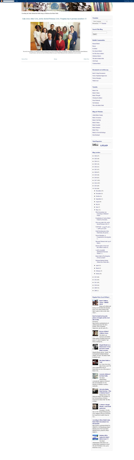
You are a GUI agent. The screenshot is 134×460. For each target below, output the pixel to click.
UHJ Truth (95, 61)
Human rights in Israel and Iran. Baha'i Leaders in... (102, 246)
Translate (104, 23)
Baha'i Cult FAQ (97, 120)
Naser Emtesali (96, 100)
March (97, 268)
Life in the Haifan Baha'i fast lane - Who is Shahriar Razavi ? (105, 391)
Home (55, 59)
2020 (95, 172)
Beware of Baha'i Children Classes (103, 332)
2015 (95, 185)
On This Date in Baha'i (98, 53)
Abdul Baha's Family (98, 115)
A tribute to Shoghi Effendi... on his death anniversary (105, 406)
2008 (95, 290)
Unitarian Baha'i (96, 63)
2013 (95, 277)
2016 (95, 183)
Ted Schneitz (96, 103)
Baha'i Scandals (96, 125)
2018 (95, 177)
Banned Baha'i (96, 43)
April (97, 265)
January (98, 273)
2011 (95, 282)
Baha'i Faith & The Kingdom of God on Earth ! (103, 256)
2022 (95, 166)
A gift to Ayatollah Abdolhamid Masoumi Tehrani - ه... (102, 251)
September (98, 199)
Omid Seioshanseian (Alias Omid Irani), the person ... (102, 231)
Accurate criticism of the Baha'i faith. (104, 375)
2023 (95, 164)
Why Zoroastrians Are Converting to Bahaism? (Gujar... (102, 213)
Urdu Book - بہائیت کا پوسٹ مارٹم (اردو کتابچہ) (103, 227)
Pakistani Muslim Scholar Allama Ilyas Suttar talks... (103, 261)
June (97, 207)
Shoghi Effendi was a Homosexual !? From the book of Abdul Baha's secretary (105, 347)
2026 (95, 156)
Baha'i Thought (96, 95)
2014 (95, 188)
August (98, 201)
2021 (95, 169)
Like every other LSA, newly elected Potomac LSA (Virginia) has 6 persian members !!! (54, 18)
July (97, 204)
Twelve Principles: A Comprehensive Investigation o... (103, 237)
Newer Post (24, 59)
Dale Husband (96, 135)
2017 (95, 180)
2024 (95, 161)
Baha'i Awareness (97, 117)
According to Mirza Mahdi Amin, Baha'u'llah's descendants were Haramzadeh (101, 421)
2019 (95, 175)
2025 (95, 158)
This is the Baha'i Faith (98, 105)
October (98, 196)
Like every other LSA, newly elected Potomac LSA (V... (103, 223)
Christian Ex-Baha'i (97, 98)
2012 (95, 279)
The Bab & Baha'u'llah (98, 58)
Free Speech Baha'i (97, 51)
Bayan (94, 46)
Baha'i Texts (95, 130)
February (98, 271)
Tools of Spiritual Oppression (100, 75)
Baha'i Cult (95, 90)
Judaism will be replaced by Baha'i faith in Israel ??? (104, 437)
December (98, 191)
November (98, 193)
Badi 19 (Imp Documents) (99, 73)
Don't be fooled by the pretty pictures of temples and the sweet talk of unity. (101, 317)
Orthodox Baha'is (97, 56)
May (97, 210)
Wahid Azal (95, 80)
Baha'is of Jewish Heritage (99, 132)
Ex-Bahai (95, 48)
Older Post (86, 59)
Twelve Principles (97, 78)
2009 (95, 288)
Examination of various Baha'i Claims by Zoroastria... (103, 218)
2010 (95, 285)
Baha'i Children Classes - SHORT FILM (104, 302)
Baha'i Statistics (96, 127)
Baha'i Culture (96, 93)
